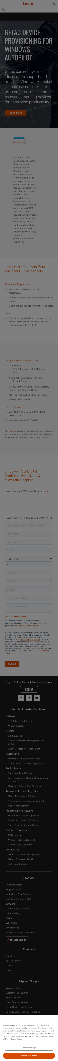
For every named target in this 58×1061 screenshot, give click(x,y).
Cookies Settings (29, 1047)
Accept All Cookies (29, 1055)
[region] (29, 1038)
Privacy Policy (31, 1036)
